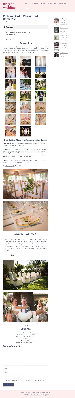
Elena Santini (32, 342)
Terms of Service (36, 395)
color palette (8, 166)
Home (26, 3)
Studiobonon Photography (30, 333)
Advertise (46, 392)
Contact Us (28, 8)
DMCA (29, 395)
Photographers (52, 3)
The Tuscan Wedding (29, 336)
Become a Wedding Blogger (27, 392)
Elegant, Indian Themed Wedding (64, 29)
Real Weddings (34, 3)
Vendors (43, 3)
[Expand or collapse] (47, 27)
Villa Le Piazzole (30, 334)
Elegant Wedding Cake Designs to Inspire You (64, 37)
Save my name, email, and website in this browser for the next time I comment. (25, 380)
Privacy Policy (44, 395)
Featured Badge (39, 392)
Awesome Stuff (62, 3)
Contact (52, 392)
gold (13, 166)
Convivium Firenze (28, 340)
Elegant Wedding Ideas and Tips (43, 394)
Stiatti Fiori (28, 338)
